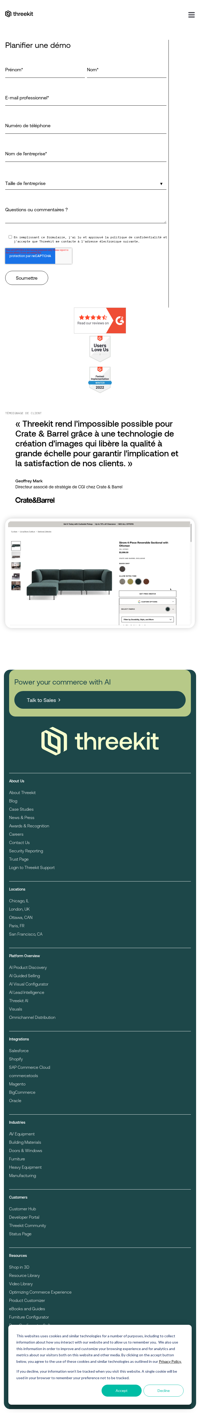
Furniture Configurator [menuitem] (29, 1316)
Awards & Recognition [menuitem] (29, 825)
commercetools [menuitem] (23, 1075)
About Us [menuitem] (16, 781)
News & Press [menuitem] (21, 817)
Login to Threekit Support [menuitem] (32, 867)
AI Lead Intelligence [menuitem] (26, 992)
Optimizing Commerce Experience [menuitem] (40, 1291)
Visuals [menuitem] (15, 1008)
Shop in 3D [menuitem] (19, 1266)
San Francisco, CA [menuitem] (25, 933)
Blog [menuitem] (13, 800)
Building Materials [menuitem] (25, 1142)
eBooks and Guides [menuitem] (27, 1308)
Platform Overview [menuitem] (24, 956)
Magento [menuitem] (17, 1083)
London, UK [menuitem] (19, 908)
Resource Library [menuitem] (24, 1275)
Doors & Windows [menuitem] (25, 1150)
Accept (122, 1390)
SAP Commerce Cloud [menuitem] (29, 1067)
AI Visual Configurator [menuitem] (28, 983)
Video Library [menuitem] (21, 1283)
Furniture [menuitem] (17, 1158)
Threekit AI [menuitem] (18, 1000)
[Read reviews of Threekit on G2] (100, 321)
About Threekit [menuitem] (22, 792)
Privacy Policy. (170, 1361)
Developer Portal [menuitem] (24, 1216)
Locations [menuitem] (17, 889)
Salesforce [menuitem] (19, 1050)
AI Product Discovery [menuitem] (28, 967)
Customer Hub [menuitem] (22, 1208)
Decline (164, 1390)
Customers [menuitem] (18, 1197)
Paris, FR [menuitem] (16, 925)
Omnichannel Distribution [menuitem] (32, 1017)
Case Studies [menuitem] (21, 809)
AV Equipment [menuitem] (22, 1133)
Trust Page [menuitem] (19, 858)
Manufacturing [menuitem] (22, 1175)
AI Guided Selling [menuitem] (24, 975)
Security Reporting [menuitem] (26, 850)
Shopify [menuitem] (16, 1058)
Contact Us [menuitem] (19, 842)
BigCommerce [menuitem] (22, 1092)
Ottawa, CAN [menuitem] (21, 917)
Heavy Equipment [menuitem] (25, 1167)
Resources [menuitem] (18, 1255)
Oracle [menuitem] (15, 1100)
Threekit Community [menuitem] (27, 1225)
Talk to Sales (41, 700)
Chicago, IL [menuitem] (19, 900)
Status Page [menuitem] (20, 1233)
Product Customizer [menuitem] (27, 1300)
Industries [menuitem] (17, 1122)
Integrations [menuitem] (19, 1039)
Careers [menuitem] (16, 834)
